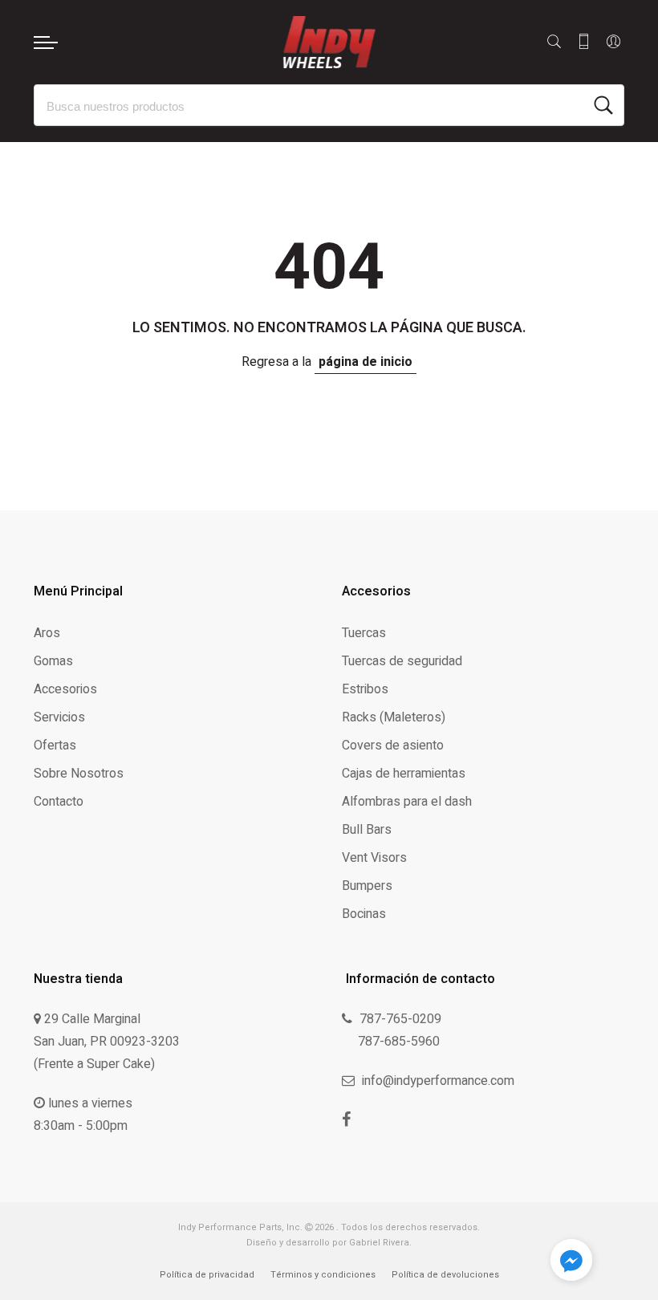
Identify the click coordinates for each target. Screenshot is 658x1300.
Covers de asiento (393, 745)
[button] (571, 1263)
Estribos (365, 689)
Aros (47, 633)
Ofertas (55, 745)
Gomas (53, 661)
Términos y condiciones (323, 1275)
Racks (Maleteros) (393, 717)
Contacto (58, 801)
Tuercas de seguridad (402, 661)
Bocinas (364, 914)
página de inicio (365, 362)
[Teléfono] (583, 42)
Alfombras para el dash (407, 801)
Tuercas (364, 633)
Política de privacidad (207, 1275)
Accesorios (65, 689)
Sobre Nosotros (79, 773)
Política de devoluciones (445, 1275)
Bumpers (367, 886)
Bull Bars (367, 829)
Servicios (59, 717)
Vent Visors (374, 857)
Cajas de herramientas (403, 773)
